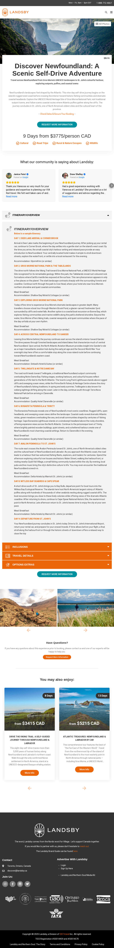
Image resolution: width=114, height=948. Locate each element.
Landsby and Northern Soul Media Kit (78, 875)
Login (63, 865)
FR (108, 58)
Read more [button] (11, 196)
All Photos (104, 24)
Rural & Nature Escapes (68, 143)
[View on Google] (9, 176)
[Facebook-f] (13, 884)
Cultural (23, 143)
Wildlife (93, 143)
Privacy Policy (81, 944)
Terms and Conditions (60, 944)
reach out (84, 846)
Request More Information (57, 124)
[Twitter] (27, 884)
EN (105, 58)
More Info (29, 773)
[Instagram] (5, 884)
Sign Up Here (67, 868)
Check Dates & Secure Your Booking (57, 114)
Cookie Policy (98, 944)
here (75, 851)
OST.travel (64, 934)
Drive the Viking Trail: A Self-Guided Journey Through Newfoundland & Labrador (29, 739)
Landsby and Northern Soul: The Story (27, 944)
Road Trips (42, 143)
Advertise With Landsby (72, 859)
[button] (106, 12)
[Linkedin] (20, 884)
